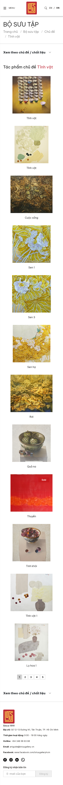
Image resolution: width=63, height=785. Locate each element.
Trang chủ (10, 32)
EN (50, 8)
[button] (9, 8)
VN (57, 8)
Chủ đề (49, 32)
